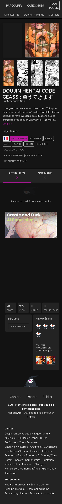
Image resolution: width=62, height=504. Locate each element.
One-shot (35, 138)
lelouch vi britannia (15, 161)
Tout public (54, 6)
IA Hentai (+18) (12, 14)
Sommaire (45, 175)
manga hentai (19, 138)
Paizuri (17, 144)
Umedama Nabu (16, 101)
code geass (10, 149)
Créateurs (53, 14)
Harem (48, 138)
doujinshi (42, 144)
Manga (40, 14)
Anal (7, 144)
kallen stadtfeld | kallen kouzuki (23, 155)
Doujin (29, 144)
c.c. (22, 149)
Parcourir (14, 5)
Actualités (17, 175)
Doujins (28, 14)
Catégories (35, 5)
